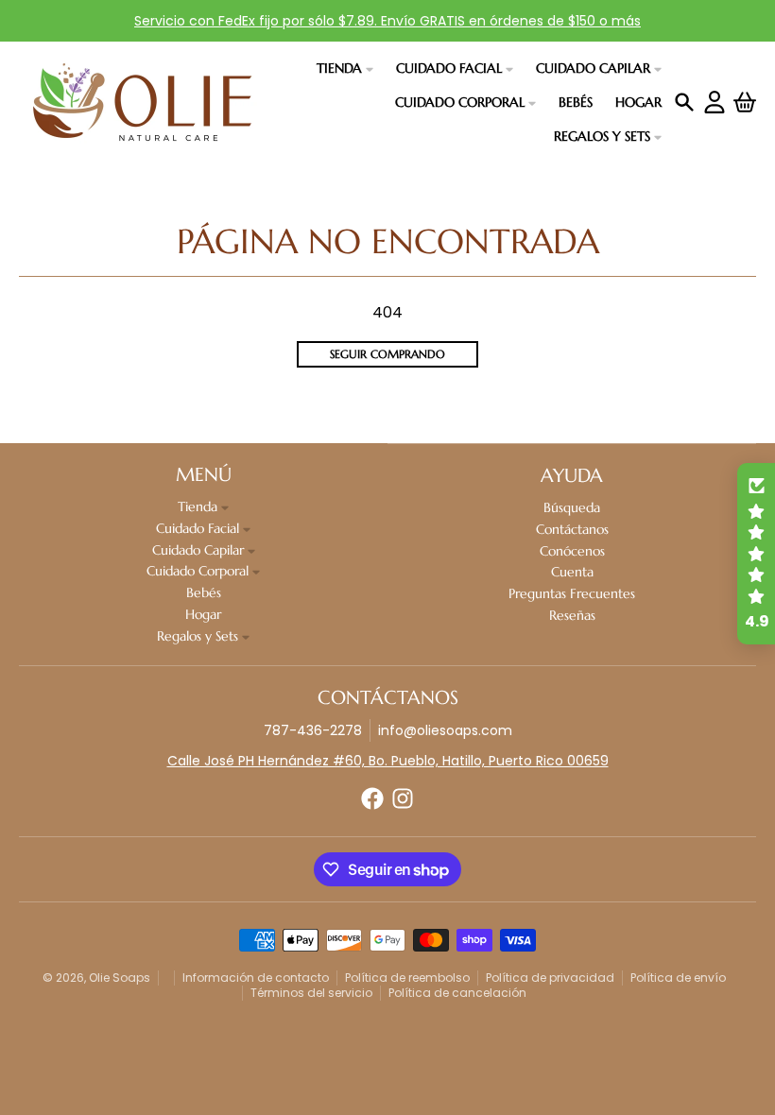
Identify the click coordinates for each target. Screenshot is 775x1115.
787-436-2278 (313, 730)
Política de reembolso (407, 977)
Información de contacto (255, 977)
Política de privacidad (550, 977)
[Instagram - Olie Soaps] (402, 798)
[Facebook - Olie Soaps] (372, 798)
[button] (756, 553)
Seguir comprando (387, 354)
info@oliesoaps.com (445, 730)
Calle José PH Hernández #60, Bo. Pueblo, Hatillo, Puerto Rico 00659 (388, 760)
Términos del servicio (311, 993)
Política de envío (678, 977)
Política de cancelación (457, 993)
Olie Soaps (119, 977)
